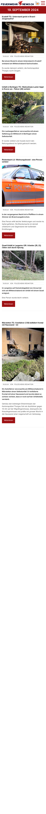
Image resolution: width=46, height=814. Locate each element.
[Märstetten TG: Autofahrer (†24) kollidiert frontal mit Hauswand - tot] (23, 354)
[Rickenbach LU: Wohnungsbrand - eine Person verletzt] (23, 186)
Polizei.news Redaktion (23, 56)
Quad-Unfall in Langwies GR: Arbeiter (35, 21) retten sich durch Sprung (21, 246)
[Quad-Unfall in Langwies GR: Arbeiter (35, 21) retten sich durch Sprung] (23, 265)
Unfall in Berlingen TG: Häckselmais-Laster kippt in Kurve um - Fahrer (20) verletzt (23, 88)
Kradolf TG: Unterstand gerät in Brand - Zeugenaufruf (19, 18)
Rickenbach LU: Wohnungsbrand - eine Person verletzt (22, 161)
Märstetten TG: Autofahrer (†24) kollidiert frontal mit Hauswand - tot (22, 324)
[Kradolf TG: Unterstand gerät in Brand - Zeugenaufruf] (23, 37)
